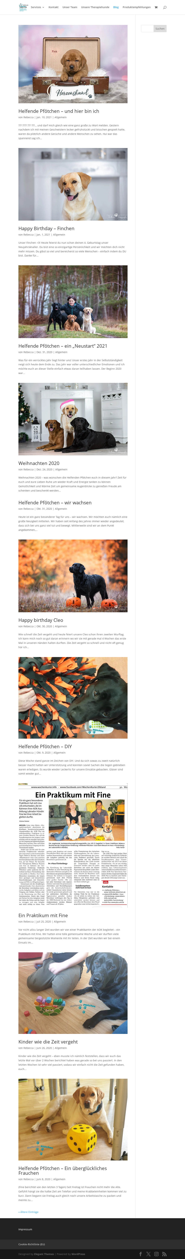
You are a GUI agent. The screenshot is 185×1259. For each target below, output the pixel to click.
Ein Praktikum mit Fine (43, 915)
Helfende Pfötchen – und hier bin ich (58, 111)
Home (23, 7)
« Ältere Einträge (28, 1212)
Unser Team (70, 7)
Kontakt (54, 7)
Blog (116, 7)
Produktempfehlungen (137, 7)
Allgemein (61, 117)
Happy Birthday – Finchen (46, 228)
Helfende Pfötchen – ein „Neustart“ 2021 (62, 346)
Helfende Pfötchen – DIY (45, 746)
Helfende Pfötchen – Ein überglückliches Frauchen (62, 1170)
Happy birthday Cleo (40, 620)
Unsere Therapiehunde (95, 7)
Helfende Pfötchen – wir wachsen (55, 502)
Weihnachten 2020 (38, 463)
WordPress (78, 1254)
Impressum (25, 1229)
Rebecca (28, 117)
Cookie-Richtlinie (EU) (31, 1244)
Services (36, 7)
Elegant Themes (44, 1254)
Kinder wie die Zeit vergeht (48, 1041)
